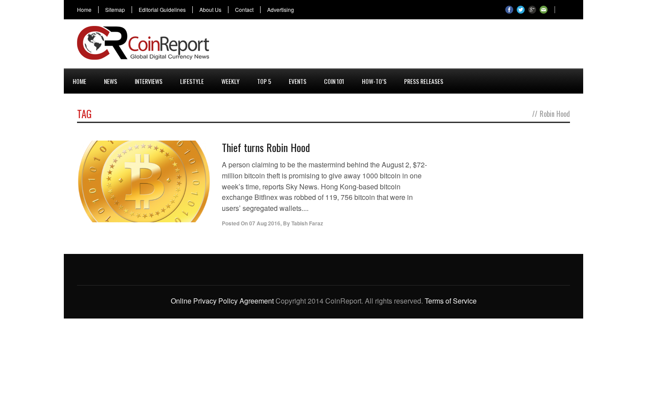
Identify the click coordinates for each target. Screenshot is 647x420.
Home (84, 9)
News (110, 81)
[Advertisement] (410, 45)
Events (297, 81)
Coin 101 (334, 81)
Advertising (280, 9)
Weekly (230, 81)
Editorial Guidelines (162, 9)
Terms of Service (451, 301)
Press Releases (423, 81)
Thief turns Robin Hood (266, 147)
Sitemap (115, 9)
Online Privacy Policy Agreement (222, 301)
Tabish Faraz (307, 223)
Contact (244, 9)
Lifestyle (192, 81)
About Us (210, 9)
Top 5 (264, 81)
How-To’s (374, 81)
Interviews (148, 81)
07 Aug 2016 (264, 223)
